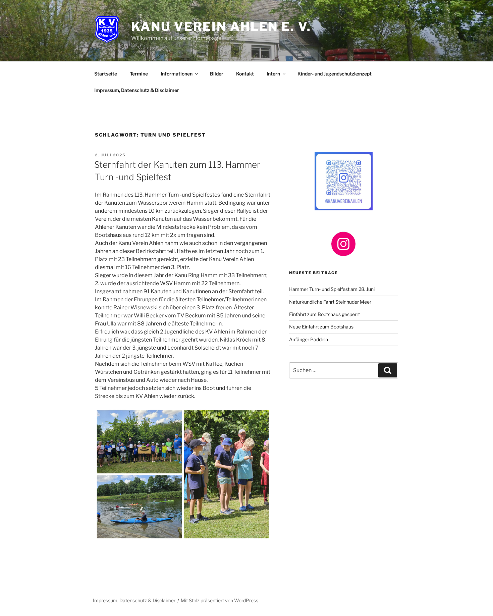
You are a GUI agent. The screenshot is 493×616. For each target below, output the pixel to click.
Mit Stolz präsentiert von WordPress (219, 600)
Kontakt (245, 73)
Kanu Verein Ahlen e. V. (221, 26)
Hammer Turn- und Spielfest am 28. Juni (332, 289)
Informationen (177, 73)
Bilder (216, 73)
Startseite (105, 73)
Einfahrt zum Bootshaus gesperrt (324, 314)
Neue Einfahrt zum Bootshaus (321, 326)
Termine (139, 73)
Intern (273, 73)
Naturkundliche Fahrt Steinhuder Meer (330, 302)
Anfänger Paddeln (308, 339)
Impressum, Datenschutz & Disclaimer (136, 90)
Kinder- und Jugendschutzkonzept (334, 73)
